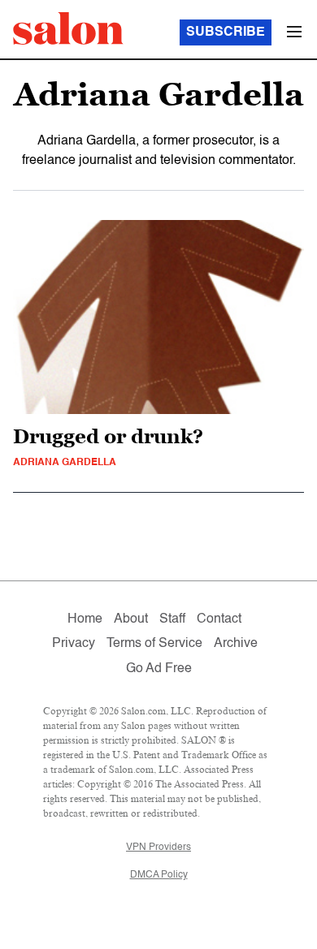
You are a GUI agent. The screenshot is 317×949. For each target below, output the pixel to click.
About (131, 619)
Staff (172, 619)
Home (84, 619)
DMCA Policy (159, 875)
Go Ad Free (159, 668)
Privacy (73, 643)
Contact (219, 619)
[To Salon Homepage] (68, 28)
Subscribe (225, 32)
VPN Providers (158, 847)
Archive (236, 643)
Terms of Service (154, 643)
